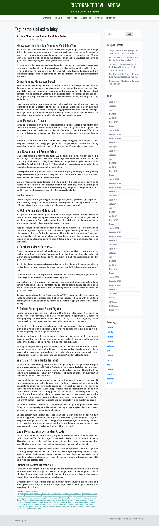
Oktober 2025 (114, 142)
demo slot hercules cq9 (74, 498)
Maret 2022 (113, 305)
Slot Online (47, 17)
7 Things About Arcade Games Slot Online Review (41, 36)
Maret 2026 (113, 122)
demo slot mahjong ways (32, 500)
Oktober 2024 (114, 191)
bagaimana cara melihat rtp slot (72, 494)
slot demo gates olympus (72, 504)
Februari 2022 (114, 309)
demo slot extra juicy (38, 498)
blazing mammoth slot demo (89, 494)
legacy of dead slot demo (24, 504)
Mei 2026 (112, 114)
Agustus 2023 (114, 248)
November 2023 (115, 236)
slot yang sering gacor (43, 506)
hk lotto (110, 332)
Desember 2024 (115, 183)
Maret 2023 (113, 269)
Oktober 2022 (114, 289)
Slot (108, 350)
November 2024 (115, 187)
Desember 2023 (115, 232)
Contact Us (99, 17)
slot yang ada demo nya (30, 506)
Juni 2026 (112, 110)
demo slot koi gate (87, 498)
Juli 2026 (112, 105)
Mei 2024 (112, 212)
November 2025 (115, 138)
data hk (109, 360)
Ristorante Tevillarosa (95, 5)
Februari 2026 (114, 126)
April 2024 (113, 216)
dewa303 (110, 374)
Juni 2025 (112, 158)
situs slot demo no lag (59, 504)
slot (108, 364)
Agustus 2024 (114, 199)
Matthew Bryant (39, 40)
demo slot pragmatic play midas (49, 500)
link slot (110, 336)
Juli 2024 (112, 203)
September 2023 (115, 244)
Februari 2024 (114, 224)
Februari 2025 (114, 175)
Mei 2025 (112, 163)
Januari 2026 (114, 130)
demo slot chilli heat (26, 498)
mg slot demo (35, 504)
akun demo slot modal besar (42, 494)
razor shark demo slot (46, 504)
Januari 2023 (114, 277)
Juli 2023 (112, 252)
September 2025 (115, 146)
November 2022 (115, 285)
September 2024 (115, 195)
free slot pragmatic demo (32, 502)
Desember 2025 (115, 134)
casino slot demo (67, 496)
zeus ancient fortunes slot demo (32, 508)
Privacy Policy (111, 17)
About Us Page (86, 17)
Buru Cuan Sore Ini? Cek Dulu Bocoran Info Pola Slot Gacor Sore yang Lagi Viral (124, 59)
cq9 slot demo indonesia (79, 496)
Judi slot (110, 383)
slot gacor (110, 346)
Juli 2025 (112, 154)
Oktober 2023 (114, 240)
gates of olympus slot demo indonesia (84, 502)
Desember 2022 (115, 281)
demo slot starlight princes (65, 500)
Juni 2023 (112, 256)
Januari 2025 (114, 179)
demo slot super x (79, 500)
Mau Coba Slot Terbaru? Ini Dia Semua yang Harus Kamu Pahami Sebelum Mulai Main (124, 75)
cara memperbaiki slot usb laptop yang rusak (29, 496)
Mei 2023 (112, 261)
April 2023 (113, 265)
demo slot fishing (50, 498)
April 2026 (113, 118)
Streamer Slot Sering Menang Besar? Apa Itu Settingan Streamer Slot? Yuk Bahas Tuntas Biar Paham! (124, 67)
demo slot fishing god (61, 498)
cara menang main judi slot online (52, 496)
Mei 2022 (112, 297)
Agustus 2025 (114, 150)
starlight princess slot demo (58, 506)
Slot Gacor (58, 17)
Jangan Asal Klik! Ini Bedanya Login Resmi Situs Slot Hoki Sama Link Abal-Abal (124, 52)
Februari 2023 (114, 273)
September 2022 (115, 293)
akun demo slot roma (56, 494)
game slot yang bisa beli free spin (49, 502)
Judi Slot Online (71, 17)
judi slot (110, 327)
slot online (110, 378)
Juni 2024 (113, 207)
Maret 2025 (113, 171)
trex (24, 520)
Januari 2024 (114, 228)
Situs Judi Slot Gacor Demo (30, 492)
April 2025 (113, 167)
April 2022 (113, 301)
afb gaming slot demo (27, 494)
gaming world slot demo (66, 502)
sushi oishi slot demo (72, 506)
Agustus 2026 (114, 101)
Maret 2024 (113, 220)
